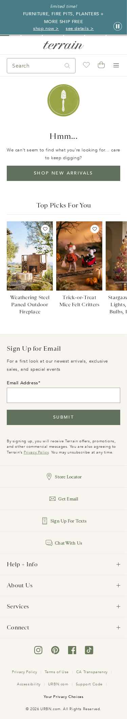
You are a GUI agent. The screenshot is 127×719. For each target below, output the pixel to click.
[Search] (67, 65)
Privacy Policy (36, 452)
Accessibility (29, 684)
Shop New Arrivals (63, 173)
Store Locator (68, 476)
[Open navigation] (116, 65)
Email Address (22, 383)
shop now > (46, 28)
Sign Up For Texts (68, 520)
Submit (63, 417)
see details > (80, 28)
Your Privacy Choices (64, 697)
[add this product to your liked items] (45, 229)
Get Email (68, 498)
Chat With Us (68, 543)
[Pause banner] (117, 26)
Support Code (89, 684)
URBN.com (58, 684)
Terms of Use (57, 672)
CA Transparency (92, 672)
